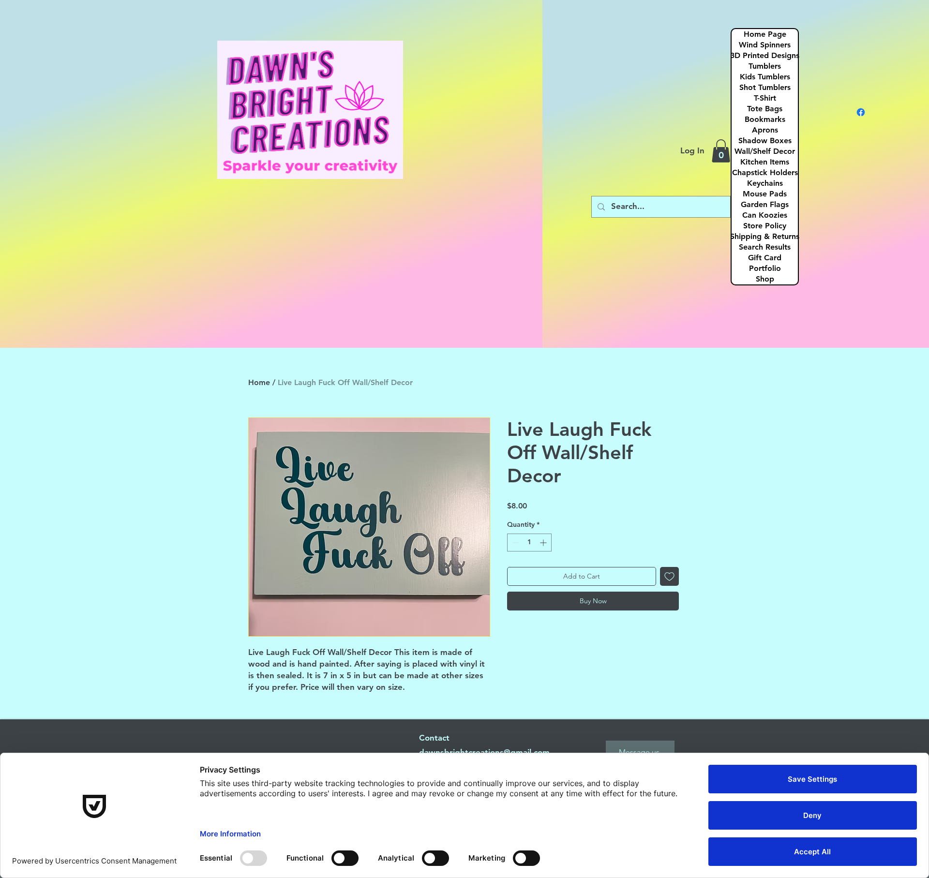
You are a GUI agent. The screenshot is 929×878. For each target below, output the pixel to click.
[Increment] (544, 542)
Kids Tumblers (765, 76)
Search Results (765, 247)
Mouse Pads (765, 193)
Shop (765, 278)
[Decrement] (515, 542)
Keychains (765, 183)
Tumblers (765, 66)
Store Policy (764, 225)
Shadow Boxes (765, 140)
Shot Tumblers (765, 87)
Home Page (765, 34)
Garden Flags (765, 204)
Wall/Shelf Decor (764, 151)
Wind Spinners (765, 44)
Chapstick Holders (765, 172)
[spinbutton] (529, 542)
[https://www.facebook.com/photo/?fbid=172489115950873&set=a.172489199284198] (860, 112)
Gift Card (764, 257)
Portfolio (765, 268)
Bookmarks (765, 119)
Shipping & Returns (765, 236)
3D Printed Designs (765, 55)
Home (259, 382)
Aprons (765, 129)
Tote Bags (764, 108)
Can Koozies (764, 215)
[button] (721, 151)
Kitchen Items (764, 161)
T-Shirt (765, 98)
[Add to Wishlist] (669, 576)
